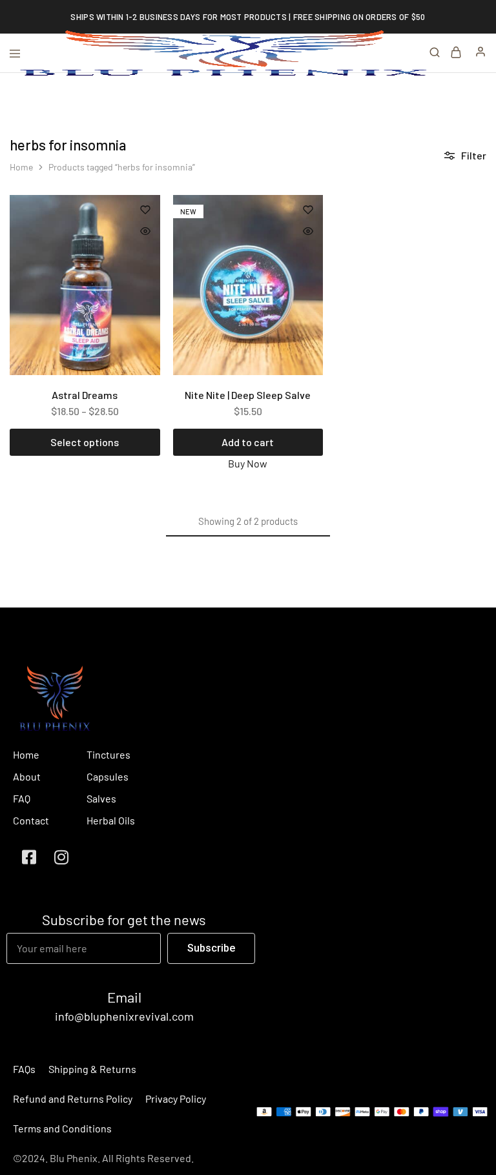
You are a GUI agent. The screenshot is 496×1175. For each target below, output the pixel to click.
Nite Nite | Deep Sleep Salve (248, 395)
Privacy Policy (175, 1098)
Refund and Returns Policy (72, 1098)
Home (21, 166)
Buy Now (247, 463)
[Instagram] (61, 857)
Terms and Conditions (62, 1128)
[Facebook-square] (29, 857)
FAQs (24, 1069)
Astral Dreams (85, 395)
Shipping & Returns (92, 1069)
